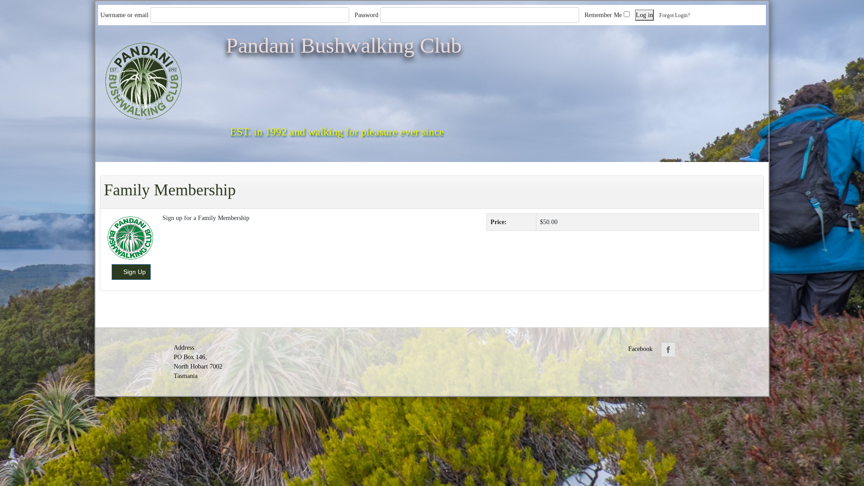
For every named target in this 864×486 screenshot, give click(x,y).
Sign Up (134, 271)
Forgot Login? (675, 15)
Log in (644, 15)
